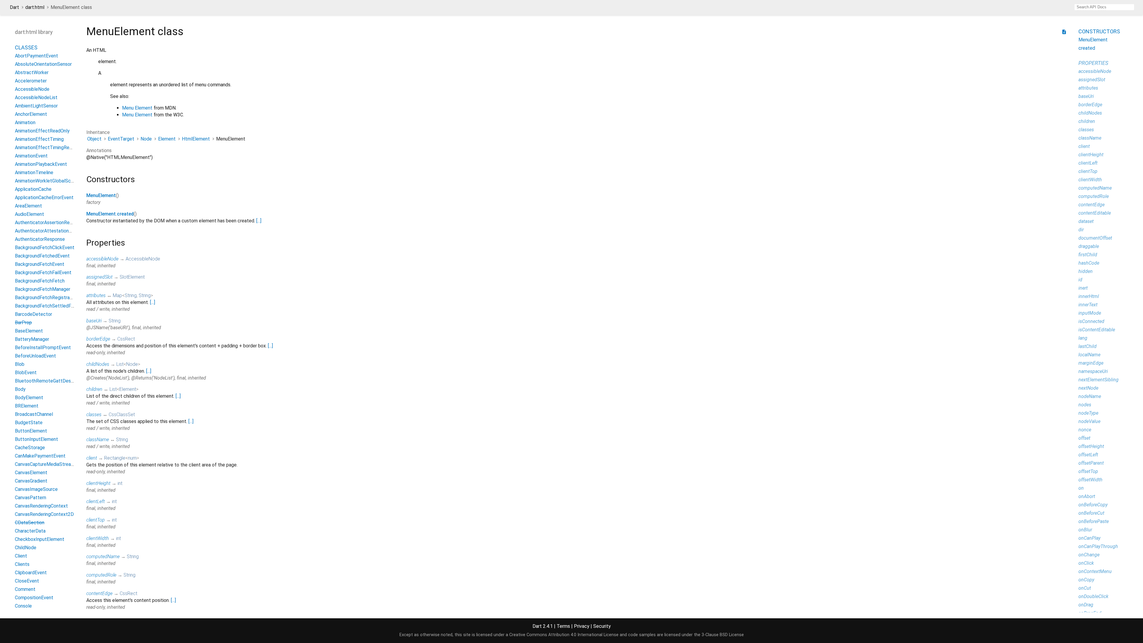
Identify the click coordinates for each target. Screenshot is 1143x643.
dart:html (34, 7)
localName (1089, 355)
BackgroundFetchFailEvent (43, 272)
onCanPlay (1089, 538)
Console (23, 606)
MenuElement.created (110, 214)
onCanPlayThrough (1098, 546)
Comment (25, 589)
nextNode (1088, 388)
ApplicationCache (33, 189)
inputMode (1089, 313)
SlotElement (132, 277)
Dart (14, 7)
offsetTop (1088, 471)
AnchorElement (31, 114)
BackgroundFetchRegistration (46, 297)
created (1086, 48)
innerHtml (1088, 296)
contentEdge (99, 593)
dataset (1086, 221)
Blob (19, 364)
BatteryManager (32, 339)
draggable (1088, 246)
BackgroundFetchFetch (40, 281)
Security (602, 626)
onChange (1089, 555)
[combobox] (1104, 7)
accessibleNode (102, 259)
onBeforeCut (1091, 513)
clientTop (95, 520)
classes (94, 414)
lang (1082, 338)
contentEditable (1094, 213)
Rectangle (114, 458)
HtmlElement (196, 139)
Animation (25, 122)
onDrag (1085, 605)
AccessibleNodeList (36, 97)
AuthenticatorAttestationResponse (52, 231)
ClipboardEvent (31, 572)
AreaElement (28, 206)
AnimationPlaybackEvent (41, 164)
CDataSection (29, 522)
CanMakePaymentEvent (40, 456)
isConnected (1091, 321)
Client (21, 556)
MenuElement (101, 195)
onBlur (1085, 530)
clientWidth (97, 538)
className (97, 439)
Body (20, 389)
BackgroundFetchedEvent (42, 256)
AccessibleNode (32, 89)
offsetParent (1091, 463)
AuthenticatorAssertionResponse (50, 222)
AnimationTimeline (34, 172)
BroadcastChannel (34, 414)
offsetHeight (1091, 446)
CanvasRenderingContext (41, 506)
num (132, 458)
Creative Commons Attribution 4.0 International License (564, 634)
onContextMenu (1095, 571)
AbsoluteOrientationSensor (43, 64)
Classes (26, 47)
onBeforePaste (1093, 521)
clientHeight (98, 483)
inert (1083, 288)
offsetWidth (1090, 480)
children (94, 389)
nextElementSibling (1098, 380)
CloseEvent (27, 581)
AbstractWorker (32, 72)
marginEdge (1090, 363)
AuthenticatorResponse (40, 239)
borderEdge (98, 339)
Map (117, 295)
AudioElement (29, 214)
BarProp (23, 322)
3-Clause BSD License (723, 634)
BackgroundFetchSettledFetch (48, 306)
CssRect (126, 339)
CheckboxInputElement (39, 539)
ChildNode (25, 547)
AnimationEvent (31, 156)
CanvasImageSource (36, 489)
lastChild (1087, 346)
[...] (258, 221)
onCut (1084, 588)
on (1081, 488)
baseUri (94, 321)
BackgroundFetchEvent (39, 264)
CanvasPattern (30, 497)
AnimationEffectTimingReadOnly (49, 147)
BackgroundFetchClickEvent (44, 247)
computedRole (101, 575)
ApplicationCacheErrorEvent (44, 197)
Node (146, 139)
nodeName (1089, 396)
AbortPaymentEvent (36, 56)
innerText (1087, 305)
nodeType (1088, 413)
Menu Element (137, 108)
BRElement (26, 406)
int (120, 483)
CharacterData (30, 531)
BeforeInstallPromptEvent (43, 347)
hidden (1085, 271)
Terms (563, 626)
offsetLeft (1088, 455)
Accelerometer (31, 81)
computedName (103, 556)
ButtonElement (31, 431)
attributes (96, 295)
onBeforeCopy (1093, 505)
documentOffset (1095, 238)
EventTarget (121, 139)
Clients (22, 564)
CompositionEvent (34, 597)
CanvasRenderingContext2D (44, 514)
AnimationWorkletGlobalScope (47, 181)
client (91, 458)
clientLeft (95, 501)
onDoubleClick (1093, 596)
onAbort (1086, 496)
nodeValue (1089, 421)
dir (1081, 229)
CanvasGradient (31, 481)
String (131, 295)
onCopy (1086, 580)
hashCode (1088, 263)
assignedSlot (99, 277)
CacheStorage (30, 447)
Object (94, 139)
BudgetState (29, 422)
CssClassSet (122, 414)
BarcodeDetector (33, 314)
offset (1084, 438)
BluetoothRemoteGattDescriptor (50, 381)
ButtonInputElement (36, 439)
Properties (1093, 63)
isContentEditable (1096, 330)
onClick (1086, 563)
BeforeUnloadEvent (35, 356)
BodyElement (29, 397)
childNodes (97, 364)
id (1080, 280)
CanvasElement (31, 472)
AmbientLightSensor (36, 106)
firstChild (1087, 254)
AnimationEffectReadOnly (42, 131)
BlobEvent (26, 372)
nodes (1084, 405)
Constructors (1099, 31)
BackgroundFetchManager (42, 289)
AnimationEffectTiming (39, 139)
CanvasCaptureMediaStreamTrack (51, 464)
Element (167, 139)
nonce (1084, 430)
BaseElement (29, 331)
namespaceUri (1093, 371)
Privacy (581, 626)
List (120, 364)
